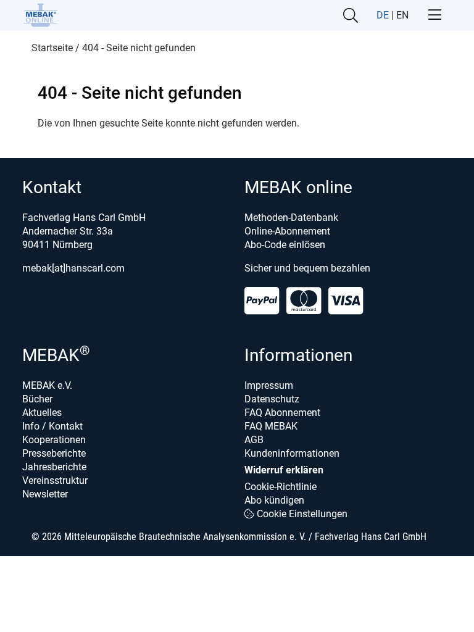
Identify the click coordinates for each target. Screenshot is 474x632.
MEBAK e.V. (47, 385)
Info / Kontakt (52, 426)
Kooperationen (54, 440)
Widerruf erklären (283, 470)
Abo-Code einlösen (284, 245)
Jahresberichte (54, 467)
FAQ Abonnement (282, 412)
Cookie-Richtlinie (280, 487)
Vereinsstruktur (55, 480)
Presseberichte (54, 453)
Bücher (37, 399)
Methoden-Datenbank (291, 217)
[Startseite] (40, 15)
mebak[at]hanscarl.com (73, 268)
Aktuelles (42, 412)
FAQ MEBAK (270, 426)
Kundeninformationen (291, 453)
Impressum (268, 385)
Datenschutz (271, 399)
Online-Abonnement (287, 231)
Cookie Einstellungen (300, 514)
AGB (254, 440)
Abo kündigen (274, 500)
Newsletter (45, 494)
